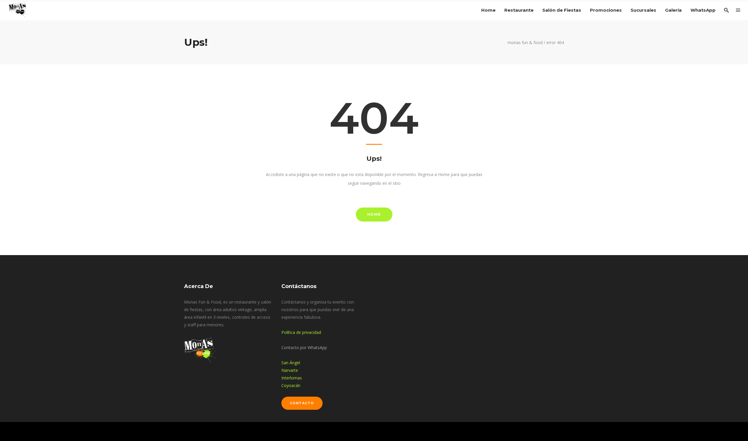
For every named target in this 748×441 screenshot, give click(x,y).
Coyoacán (290, 385)
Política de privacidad (301, 332)
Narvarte (289, 370)
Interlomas (291, 378)
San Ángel (290, 362)
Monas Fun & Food (525, 43)
